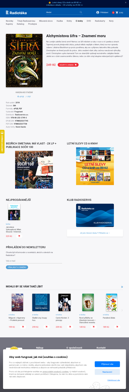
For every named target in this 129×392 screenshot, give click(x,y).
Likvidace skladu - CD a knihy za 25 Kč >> (64, 5)
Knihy (69, 21)
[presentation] (122, 310)
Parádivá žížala (109, 318)
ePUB (22, 97)
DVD (89, 21)
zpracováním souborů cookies (55, 371)
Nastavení (107, 372)
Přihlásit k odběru (17, 267)
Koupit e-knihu (67, 65)
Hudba (60, 21)
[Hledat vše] (81, 12)
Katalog (20, 24)
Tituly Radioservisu (26, 21)
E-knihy (79, 21)
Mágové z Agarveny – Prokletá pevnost (17, 319)
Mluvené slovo (46, 21)
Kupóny (9, 24)
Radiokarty (100, 21)
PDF (29, 97)
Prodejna (32, 24)
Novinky (9, 21)
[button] (103, 12)
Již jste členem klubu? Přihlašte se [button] (94, 233)
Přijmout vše (107, 364)
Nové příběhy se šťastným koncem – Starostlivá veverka (87, 320)
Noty (111, 21)
